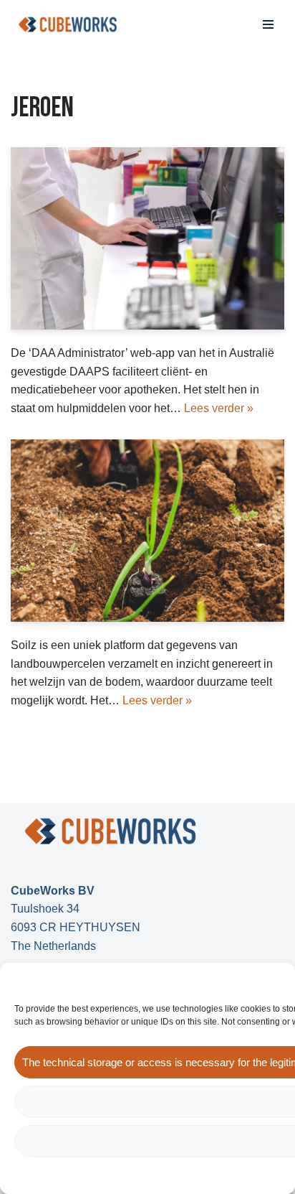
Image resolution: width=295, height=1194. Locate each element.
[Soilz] (147, 530)
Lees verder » (218, 408)
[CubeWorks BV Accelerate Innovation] (68, 24)
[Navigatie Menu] (268, 24)
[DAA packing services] (147, 238)
